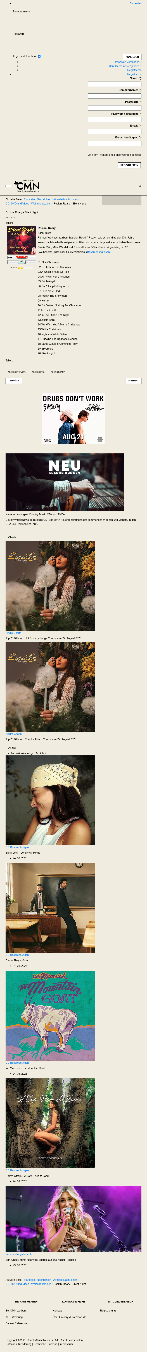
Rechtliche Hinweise (45, 1344)
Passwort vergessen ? (128, 61)
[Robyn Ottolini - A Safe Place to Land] (50, 1123)
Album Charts (14, 733)
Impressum (66, 1344)
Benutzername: (128, 89)
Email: (134, 125)
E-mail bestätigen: (126, 137)
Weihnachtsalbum (17, 372)
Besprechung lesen (98, 251)
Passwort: (131, 101)
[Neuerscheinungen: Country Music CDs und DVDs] (65, 481)
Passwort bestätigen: (124, 113)
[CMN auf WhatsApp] (122, 200)
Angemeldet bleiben (24, 56)
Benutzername (21, 11)
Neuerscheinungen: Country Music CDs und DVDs (35, 514)
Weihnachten (38, 372)
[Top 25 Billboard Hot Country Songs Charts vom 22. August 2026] (50, 585)
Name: (134, 78)
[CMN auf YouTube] (129, 200)
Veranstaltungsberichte (19, 1254)
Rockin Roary (58, 372)
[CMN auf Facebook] (107, 200)
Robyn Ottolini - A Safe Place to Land (27, 1175)
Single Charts (13, 632)
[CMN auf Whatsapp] (123, 1280)
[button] (18, 1323)
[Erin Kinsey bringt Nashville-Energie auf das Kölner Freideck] (73, 1218)
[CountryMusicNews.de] (28, 186)
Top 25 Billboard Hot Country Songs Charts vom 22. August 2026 (43, 638)
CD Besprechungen (17, 847)
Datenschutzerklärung (18, 1344)
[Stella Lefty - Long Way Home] (50, 800)
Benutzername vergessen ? (125, 66)
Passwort (18, 33)
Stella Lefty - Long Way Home (23, 852)
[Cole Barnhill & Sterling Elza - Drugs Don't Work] (73, 418)
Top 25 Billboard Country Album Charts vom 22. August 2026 (41, 739)
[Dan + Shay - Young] (50, 907)
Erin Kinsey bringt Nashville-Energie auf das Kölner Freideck (41, 1259)
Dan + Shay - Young (17, 960)
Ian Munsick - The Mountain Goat (25, 1068)
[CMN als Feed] (136, 200)
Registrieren (134, 69)
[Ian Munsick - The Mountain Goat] (50, 1015)
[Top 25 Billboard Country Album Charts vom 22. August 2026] (50, 686)
